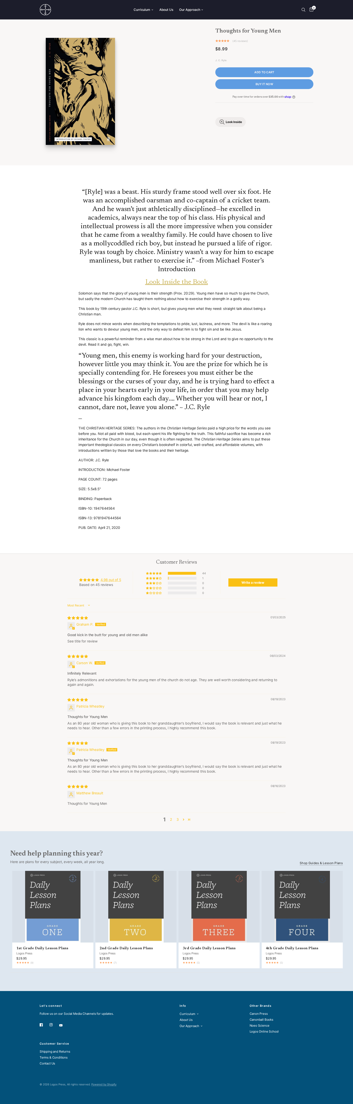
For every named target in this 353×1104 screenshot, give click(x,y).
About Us (166, 10)
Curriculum (142, 10)
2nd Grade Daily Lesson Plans (126, 948)
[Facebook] (44, 1024)
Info (183, 1005)
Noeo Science (259, 1025)
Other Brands (261, 1005)
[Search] (303, 9)
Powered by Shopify (103, 1084)
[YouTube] (63, 1025)
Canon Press (259, 1014)
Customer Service (54, 1043)
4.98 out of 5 (111, 580)
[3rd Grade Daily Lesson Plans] (219, 907)
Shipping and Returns (55, 1051)
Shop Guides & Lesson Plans (321, 863)
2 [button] (171, 819)
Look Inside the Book (176, 282)
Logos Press (24, 953)
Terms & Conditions (54, 1057)
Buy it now (264, 84)
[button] (154, 573)
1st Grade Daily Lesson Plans (42, 948)
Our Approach (189, 10)
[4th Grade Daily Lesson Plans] (302, 907)
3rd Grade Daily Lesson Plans (209, 948)
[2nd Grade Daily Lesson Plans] (135, 907)
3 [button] (177, 819)
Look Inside (234, 122)
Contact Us (47, 1063)
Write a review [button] (252, 582)
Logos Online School (264, 1031)
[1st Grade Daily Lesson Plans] (52, 907)
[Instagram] (53, 1024)
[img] (77, 618)
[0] (310, 9)
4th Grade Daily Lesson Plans (292, 948)
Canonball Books (261, 1020)
